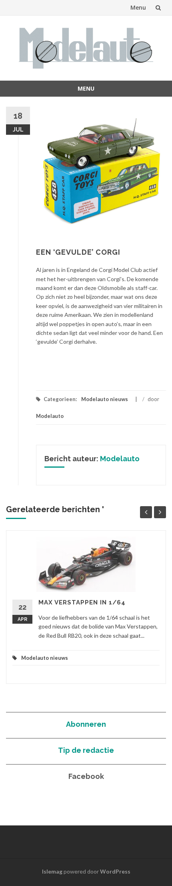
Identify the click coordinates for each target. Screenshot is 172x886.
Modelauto (50, 416)
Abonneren (86, 724)
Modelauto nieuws (104, 399)
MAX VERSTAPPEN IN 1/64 (82, 602)
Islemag (52, 871)
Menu (138, 7)
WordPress (115, 871)
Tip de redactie (86, 750)
